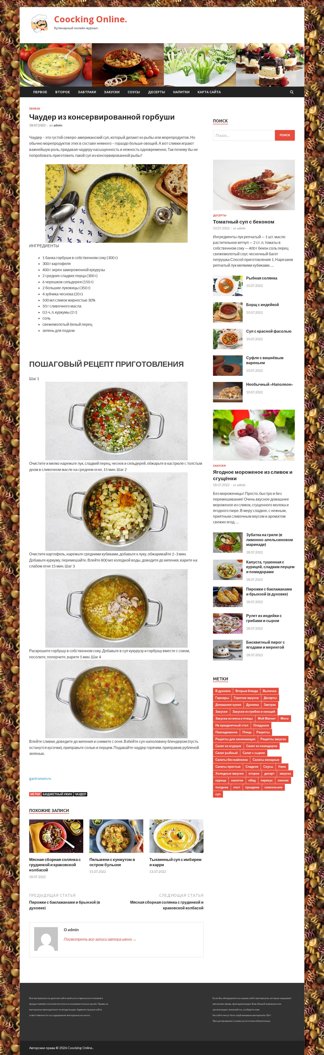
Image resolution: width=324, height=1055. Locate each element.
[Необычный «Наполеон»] (228, 401)
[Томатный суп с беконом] (254, 211)
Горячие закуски (246, 698)
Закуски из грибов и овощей (253, 711)
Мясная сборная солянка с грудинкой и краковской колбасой (55, 864)
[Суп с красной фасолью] (228, 347)
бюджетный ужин (57, 794)
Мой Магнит (267, 718)
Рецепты (263, 732)
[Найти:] (254, 135)
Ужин (282, 766)
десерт (269, 773)
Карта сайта (209, 92)
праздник (252, 787)
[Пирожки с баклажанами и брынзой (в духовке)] (228, 605)
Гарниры (222, 698)
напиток (237, 780)
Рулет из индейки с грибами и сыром (264, 618)
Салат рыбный (226, 753)
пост (236, 787)
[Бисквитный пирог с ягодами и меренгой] (228, 659)
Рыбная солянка (261, 278)
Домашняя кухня (228, 704)
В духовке (223, 691)
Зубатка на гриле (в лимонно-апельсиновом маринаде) (269, 539)
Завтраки (87, 92)
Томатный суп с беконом (243, 221)
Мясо (285, 718)
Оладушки (261, 725)
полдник (221, 787)
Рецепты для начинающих (235, 739)
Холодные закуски (229, 773)
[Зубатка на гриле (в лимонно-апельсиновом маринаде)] (228, 551)
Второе (62, 92)
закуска (285, 773)
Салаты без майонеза (231, 760)
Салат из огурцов (228, 746)
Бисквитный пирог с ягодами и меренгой (265, 644)
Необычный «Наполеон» (269, 384)
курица (220, 780)
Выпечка (269, 691)
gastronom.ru (40, 778)
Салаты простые (228, 766)
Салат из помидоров (261, 746)
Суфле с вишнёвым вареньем (264, 360)
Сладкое (251, 766)
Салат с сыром (254, 753)
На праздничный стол (231, 725)
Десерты (156, 92)
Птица (246, 732)
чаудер (80, 794)
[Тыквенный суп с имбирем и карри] (176, 854)
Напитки (181, 92)
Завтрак (270, 704)
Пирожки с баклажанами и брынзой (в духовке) (269, 591)
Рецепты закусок (273, 739)
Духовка (252, 704)
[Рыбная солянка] (228, 294)
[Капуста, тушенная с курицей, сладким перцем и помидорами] (228, 578)
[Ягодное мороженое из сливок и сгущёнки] (254, 461)
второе (254, 773)
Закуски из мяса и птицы (234, 718)
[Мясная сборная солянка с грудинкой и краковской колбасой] (56, 854)
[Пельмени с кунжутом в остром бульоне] (116, 854)
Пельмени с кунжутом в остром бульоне (112, 862)
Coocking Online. (90, 19)
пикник (283, 780)
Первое (40, 92)
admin (57, 125)
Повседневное (226, 732)
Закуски (112, 92)
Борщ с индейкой (262, 304)
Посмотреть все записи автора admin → (100, 939)
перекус (267, 780)
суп (218, 794)
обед (252, 780)
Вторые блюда (247, 691)
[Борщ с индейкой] (228, 321)
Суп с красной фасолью (269, 331)
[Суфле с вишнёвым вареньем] (228, 374)
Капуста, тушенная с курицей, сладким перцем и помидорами (270, 567)
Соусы (134, 92)
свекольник (273, 787)
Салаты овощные (266, 760)
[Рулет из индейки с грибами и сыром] (228, 632)
